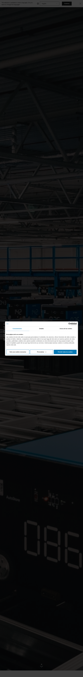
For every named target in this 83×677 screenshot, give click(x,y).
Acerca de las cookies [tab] (66, 328)
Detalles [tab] (41, 328)
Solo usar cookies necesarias (18, 352)
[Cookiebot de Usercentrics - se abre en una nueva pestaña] (70, 324)
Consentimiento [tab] (17, 328)
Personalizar (40, 352)
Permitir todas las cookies (65, 352)
